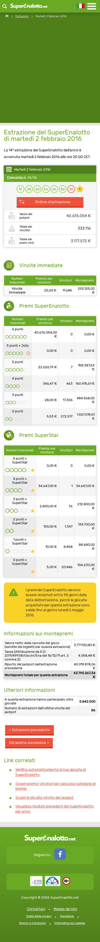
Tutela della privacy (39, 916)
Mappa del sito (65, 909)
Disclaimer (67, 916)
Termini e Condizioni (32, 923)
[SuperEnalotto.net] (28, 6)
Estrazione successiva (27, 743)
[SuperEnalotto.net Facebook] (60, 859)
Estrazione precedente (31, 730)
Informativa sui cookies (69, 923)
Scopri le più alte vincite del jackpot (44, 797)
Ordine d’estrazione (52, 202)
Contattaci (36, 909)
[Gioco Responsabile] (45, 885)
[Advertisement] (50, 73)
